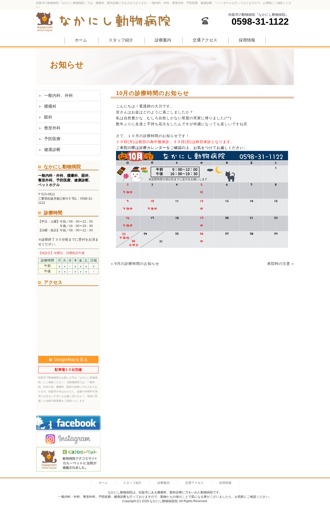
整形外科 (52, 128)
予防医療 (52, 139)
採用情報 (247, 40)
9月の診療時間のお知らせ (136, 264)
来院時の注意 (278, 264)
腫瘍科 (50, 106)
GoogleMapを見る (71, 359)
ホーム (81, 40)
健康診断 (52, 149)
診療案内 (163, 40)
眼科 (48, 117)
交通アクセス (205, 40)
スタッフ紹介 (121, 40)
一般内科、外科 (58, 95)
